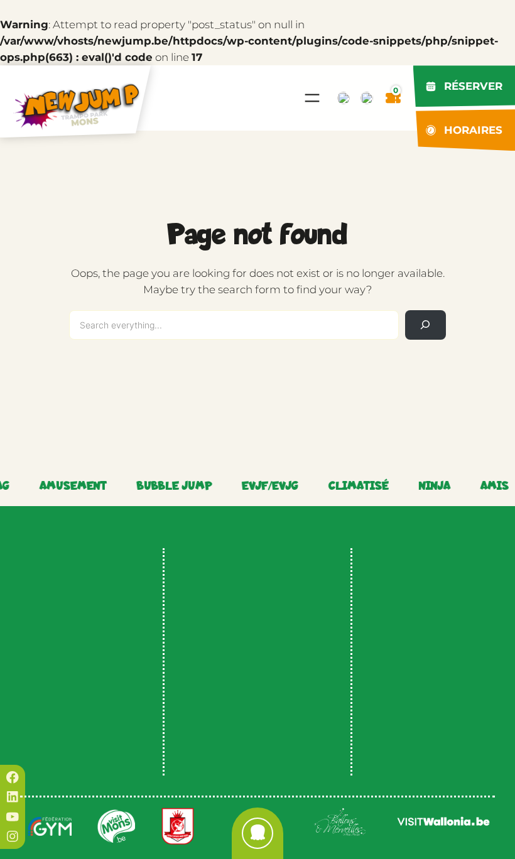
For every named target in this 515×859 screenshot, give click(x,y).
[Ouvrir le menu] (312, 98)
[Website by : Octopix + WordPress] (257, 833)
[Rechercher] (425, 325)
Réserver (473, 86)
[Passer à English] (366, 98)
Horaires (473, 130)
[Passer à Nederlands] (343, 98)
